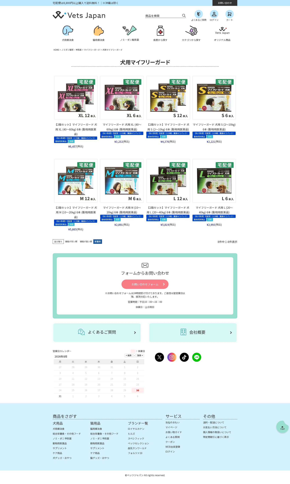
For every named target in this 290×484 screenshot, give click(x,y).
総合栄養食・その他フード (67, 433)
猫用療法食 (96, 428)
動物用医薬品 (60, 443)
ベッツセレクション (138, 443)
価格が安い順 (71, 241)
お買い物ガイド (173, 432)
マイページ (171, 427)
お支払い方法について (215, 427)
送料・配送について (213, 422)
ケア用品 (57, 453)
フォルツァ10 (135, 453)
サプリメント (60, 448)
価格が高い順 (86, 241)
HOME (56, 49)
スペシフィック (136, 438)
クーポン (170, 441)
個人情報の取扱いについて (217, 432)
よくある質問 (172, 437)
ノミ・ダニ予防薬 (62, 438)
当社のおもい (172, 422)
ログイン (170, 451)
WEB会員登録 (172, 446)
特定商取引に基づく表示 (216, 437)
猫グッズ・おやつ (99, 458)
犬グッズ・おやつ (62, 458)
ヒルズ (131, 433)
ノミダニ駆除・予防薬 (71, 49)
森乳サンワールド (137, 448)
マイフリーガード (92, 49)
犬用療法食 (58, 428)
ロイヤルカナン (136, 428)
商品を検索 (152, 16)
